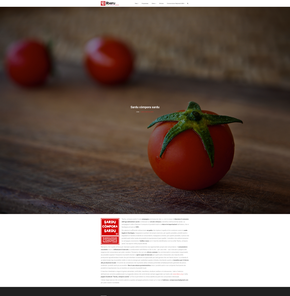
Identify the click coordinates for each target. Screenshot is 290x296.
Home (137, 111)
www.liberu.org (178, 274)
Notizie (161, 3)
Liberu (153, 3)
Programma (145, 3)
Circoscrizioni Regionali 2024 (175, 3)
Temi (136, 3)
